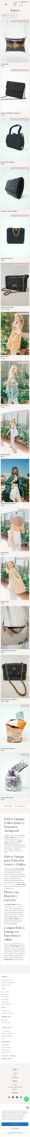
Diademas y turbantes (7, 1033)
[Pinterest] (13, 1097)
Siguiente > (22, 806)
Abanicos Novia (7, 1058)
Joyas (3, 1007)
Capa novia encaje (6, 1047)
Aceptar (15, 1124)
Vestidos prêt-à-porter (7, 980)
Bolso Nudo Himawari (8, 748)
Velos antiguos (5, 1001)
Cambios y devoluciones (15, 1087)
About (15, 1073)
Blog (15, 1075)
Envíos (15, 1085)
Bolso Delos (5, 356)
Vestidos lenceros (6, 985)
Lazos (3, 1038)
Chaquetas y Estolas (8, 1056)
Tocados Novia (6, 1027)
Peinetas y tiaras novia (7, 1013)
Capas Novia (5, 1042)
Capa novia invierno (6, 1052)
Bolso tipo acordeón (7, 162)
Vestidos (4, 977)
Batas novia (4, 1020)
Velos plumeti (5, 999)
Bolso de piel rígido (7, 307)
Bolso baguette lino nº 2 (8, 503)
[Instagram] (9, 1097)
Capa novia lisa (5, 1045)
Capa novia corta (6, 1050)
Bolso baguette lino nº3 (8, 650)
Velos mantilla (5, 997)
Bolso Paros (5, 601)
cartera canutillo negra (9, 211)
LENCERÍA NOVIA (6, 1017)
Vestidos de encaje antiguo (8, 982)
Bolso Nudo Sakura (7, 797)
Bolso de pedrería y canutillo (10, 113)
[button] (27, 1107)
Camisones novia (6, 1022)
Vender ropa (15, 1078)
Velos (3, 988)
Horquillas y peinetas (7, 1036)
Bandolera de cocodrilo (9, 699)
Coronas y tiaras (6, 1031)
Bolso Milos (4, 552)
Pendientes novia (6, 1011)
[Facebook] (17, 1097)
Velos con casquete (6, 1004)
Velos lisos (4, 994)
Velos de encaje (5, 992)
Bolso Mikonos (5, 454)
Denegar (15, 1128)
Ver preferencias (15, 1133)
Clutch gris (4, 64)
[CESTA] (25, 1)
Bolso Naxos (5, 405)
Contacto (15, 1089)
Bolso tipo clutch (7, 258)
